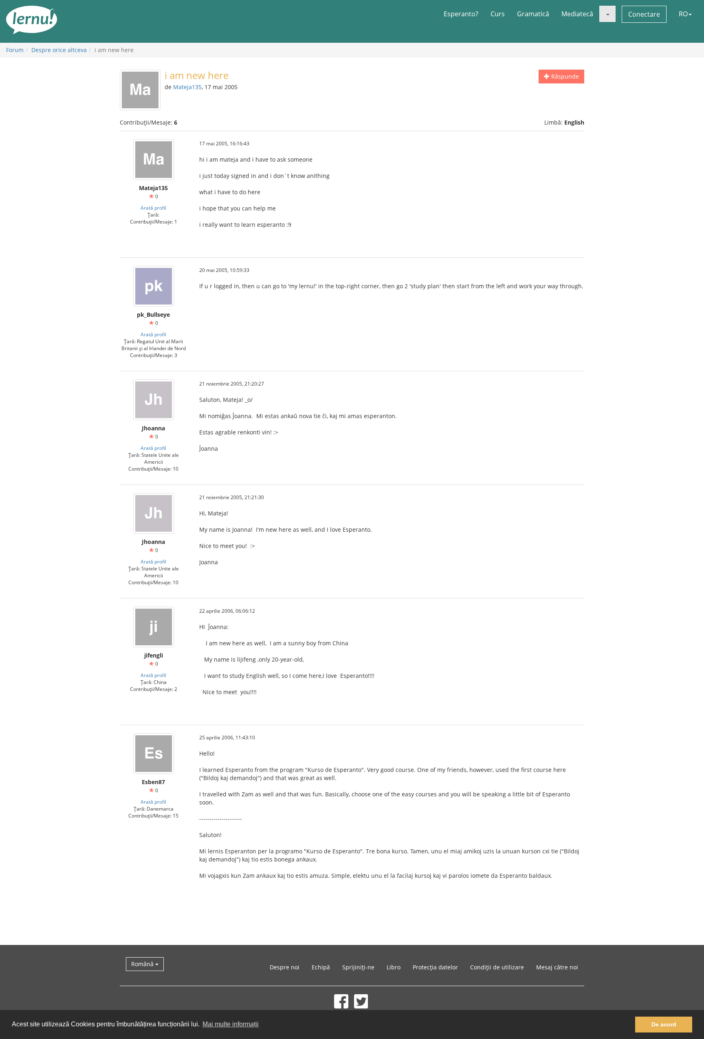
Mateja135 (187, 87)
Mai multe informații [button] (230, 1024)
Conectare (644, 14)
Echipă (321, 967)
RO (683, 13)
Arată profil (153, 207)
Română (143, 964)
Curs (498, 13)
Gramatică (533, 13)
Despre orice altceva (59, 50)
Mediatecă (577, 13)
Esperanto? (461, 13)
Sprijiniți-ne (358, 967)
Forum (15, 50)
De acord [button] (663, 1024)
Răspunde (564, 76)
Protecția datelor (435, 967)
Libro (393, 967)
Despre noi (284, 967)
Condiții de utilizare (497, 967)
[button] (607, 14)
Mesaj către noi (557, 967)
